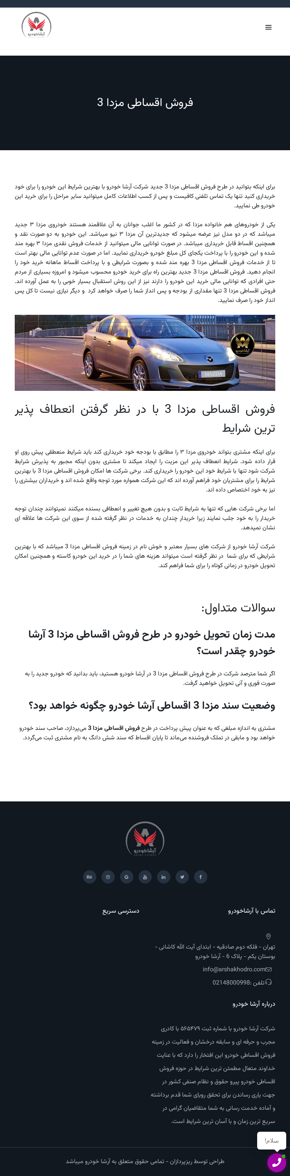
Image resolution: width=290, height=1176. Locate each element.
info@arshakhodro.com (234, 970)
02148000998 (231, 983)
